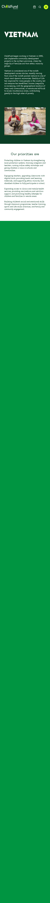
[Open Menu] (46, 7)
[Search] (39, 7)
